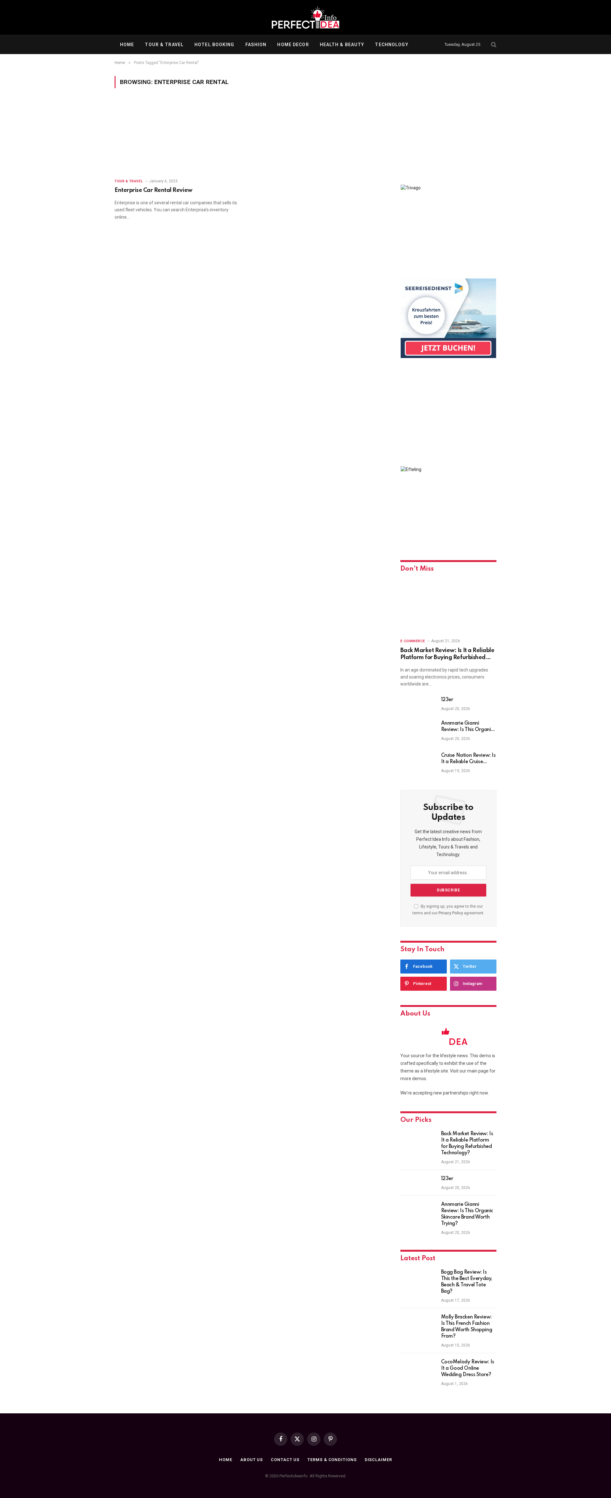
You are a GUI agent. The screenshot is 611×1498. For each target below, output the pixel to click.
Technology (391, 44)
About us (251, 1459)
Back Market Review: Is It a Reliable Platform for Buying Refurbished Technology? (447, 654)
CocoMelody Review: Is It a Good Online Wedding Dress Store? (467, 1368)
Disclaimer (378, 1459)
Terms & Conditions (331, 1459)
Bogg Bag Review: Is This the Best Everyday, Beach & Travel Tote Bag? (466, 1282)
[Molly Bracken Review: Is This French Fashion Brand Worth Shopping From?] (417, 1325)
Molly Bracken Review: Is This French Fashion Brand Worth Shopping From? (466, 1327)
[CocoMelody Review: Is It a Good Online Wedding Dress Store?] (417, 1370)
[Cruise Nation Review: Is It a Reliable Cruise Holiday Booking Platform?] (417, 764)
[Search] (493, 45)
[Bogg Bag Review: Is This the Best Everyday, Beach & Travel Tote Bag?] (417, 1281)
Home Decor (293, 44)
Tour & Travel (164, 44)
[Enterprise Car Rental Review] (179, 137)
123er (447, 699)
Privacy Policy (451, 913)
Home (127, 44)
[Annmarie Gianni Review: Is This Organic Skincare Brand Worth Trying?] (417, 732)
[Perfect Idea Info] (305, 17)
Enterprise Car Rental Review (154, 190)
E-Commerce (412, 641)
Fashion (256, 44)
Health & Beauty (342, 44)
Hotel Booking (214, 44)
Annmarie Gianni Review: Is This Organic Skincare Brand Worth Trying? (467, 727)
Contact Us (285, 1459)
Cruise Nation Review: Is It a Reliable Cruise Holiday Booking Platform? (468, 759)
